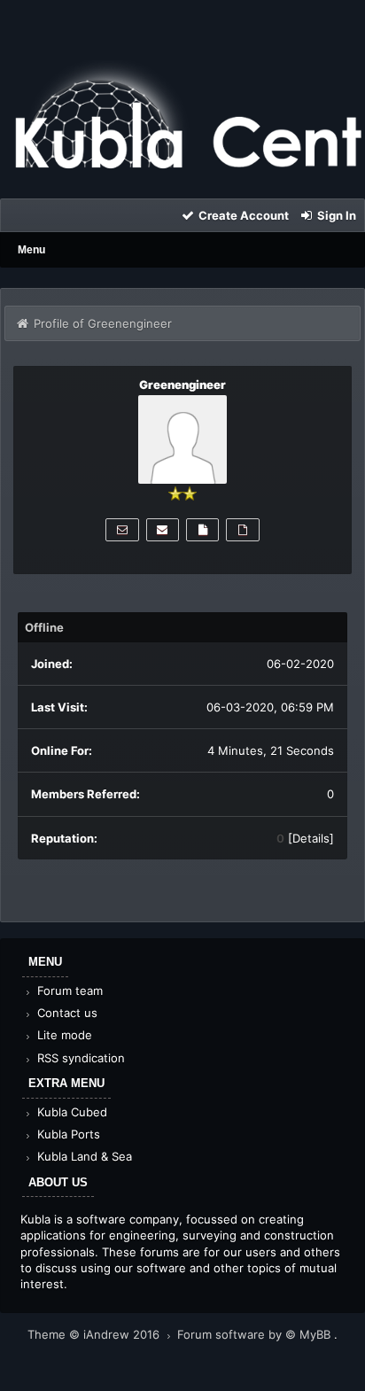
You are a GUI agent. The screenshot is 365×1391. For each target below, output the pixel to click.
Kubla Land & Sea (83, 1156)
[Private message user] (121, 529)
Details (311, 838)
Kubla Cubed (70, 1112)
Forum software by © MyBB (255, 1334)
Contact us (65, 1013)
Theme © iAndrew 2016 (95, 1334)
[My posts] (202, 529)
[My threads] (242, 529)
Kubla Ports (67, 1134)
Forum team (68, 990)
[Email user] (162, 529)
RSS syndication (79, 1058)
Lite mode (63, 1035)
